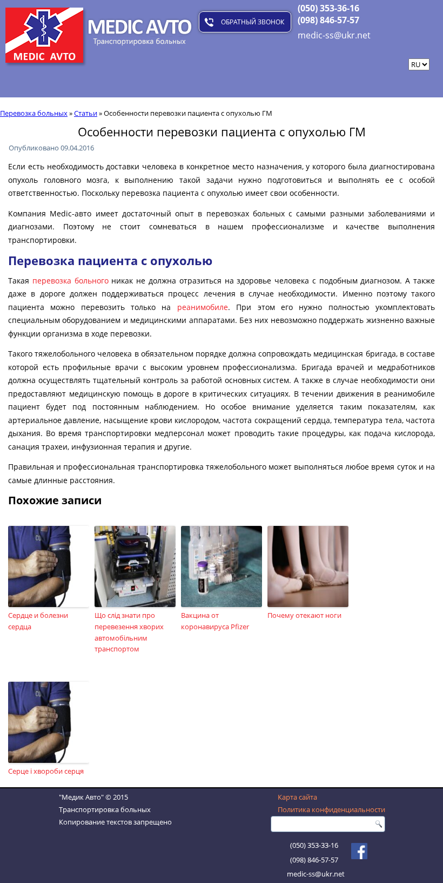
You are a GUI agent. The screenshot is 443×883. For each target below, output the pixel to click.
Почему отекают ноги (304, 615)
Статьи (85, 113)
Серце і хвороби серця (46, 771)
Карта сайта (297, 797)
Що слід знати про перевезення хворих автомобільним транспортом (129, 632)
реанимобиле (202, 307)
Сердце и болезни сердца (38, 620)
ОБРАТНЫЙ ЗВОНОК (252, 22)
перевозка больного (70, 280)
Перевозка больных (34, 113)
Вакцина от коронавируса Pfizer (215, 620)
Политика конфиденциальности (331, 809)
